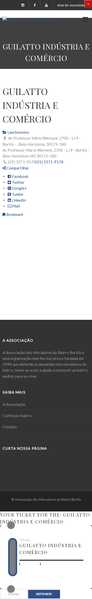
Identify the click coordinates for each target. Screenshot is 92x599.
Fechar (13, 594)
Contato (10, 426)
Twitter (18, 182)
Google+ (19, 188)
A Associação (14, 404)
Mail (16, 206)
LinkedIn (18, 200)
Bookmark (14, 214)
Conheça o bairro (17, 415)
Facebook (19, 176)
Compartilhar (17, 168)
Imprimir (44, 594)
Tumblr (17, 194)
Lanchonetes (18, 132)
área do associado (71, 5)
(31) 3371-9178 (49, 162)
